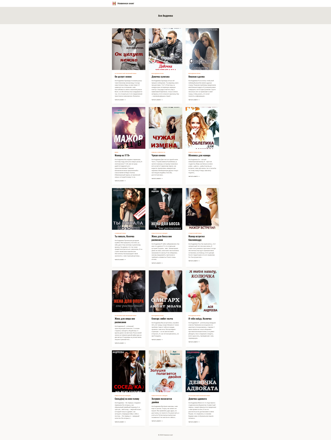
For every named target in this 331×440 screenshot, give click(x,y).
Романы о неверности (158, 152)
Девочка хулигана (160, 76)
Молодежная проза (158, 73)
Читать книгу (120, 100)
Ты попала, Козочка (124, 236)
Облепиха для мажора (199, 155)
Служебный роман (120, 233)
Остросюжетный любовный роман (125, 73)
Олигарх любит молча (162, 318)
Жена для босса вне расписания (162, 238)
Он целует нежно (123, 76)
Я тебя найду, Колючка (199, 318)
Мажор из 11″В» (122, 155)
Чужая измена (158, 155)
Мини (116, 152)
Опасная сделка (196, 76)
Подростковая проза (195, 152)
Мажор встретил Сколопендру (196, 238)
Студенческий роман (195, 233)
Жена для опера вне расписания (125, 320)
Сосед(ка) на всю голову (127, 398)
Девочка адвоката (197, 398)
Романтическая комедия (159, 233)
